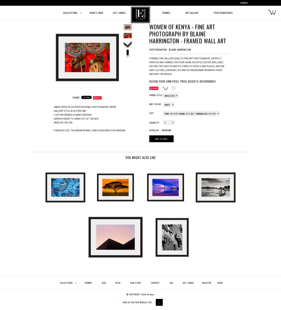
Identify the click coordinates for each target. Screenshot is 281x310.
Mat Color (155, 104)
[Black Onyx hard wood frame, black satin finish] (128, 54)
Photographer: (158, 49)
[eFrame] (140, 17)
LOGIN (220, 282)
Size (151, 113)
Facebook (216, 3)
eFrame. (150, 294)
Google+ (224, 3)
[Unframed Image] (128, 35)
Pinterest (220, 3)
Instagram (229, 3)
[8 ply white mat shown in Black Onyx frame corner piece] (128, 44)
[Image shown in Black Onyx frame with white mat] (87, 25)
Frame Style (156, 95)
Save (98, 98)
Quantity (154, 122)
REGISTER (206, 282)
